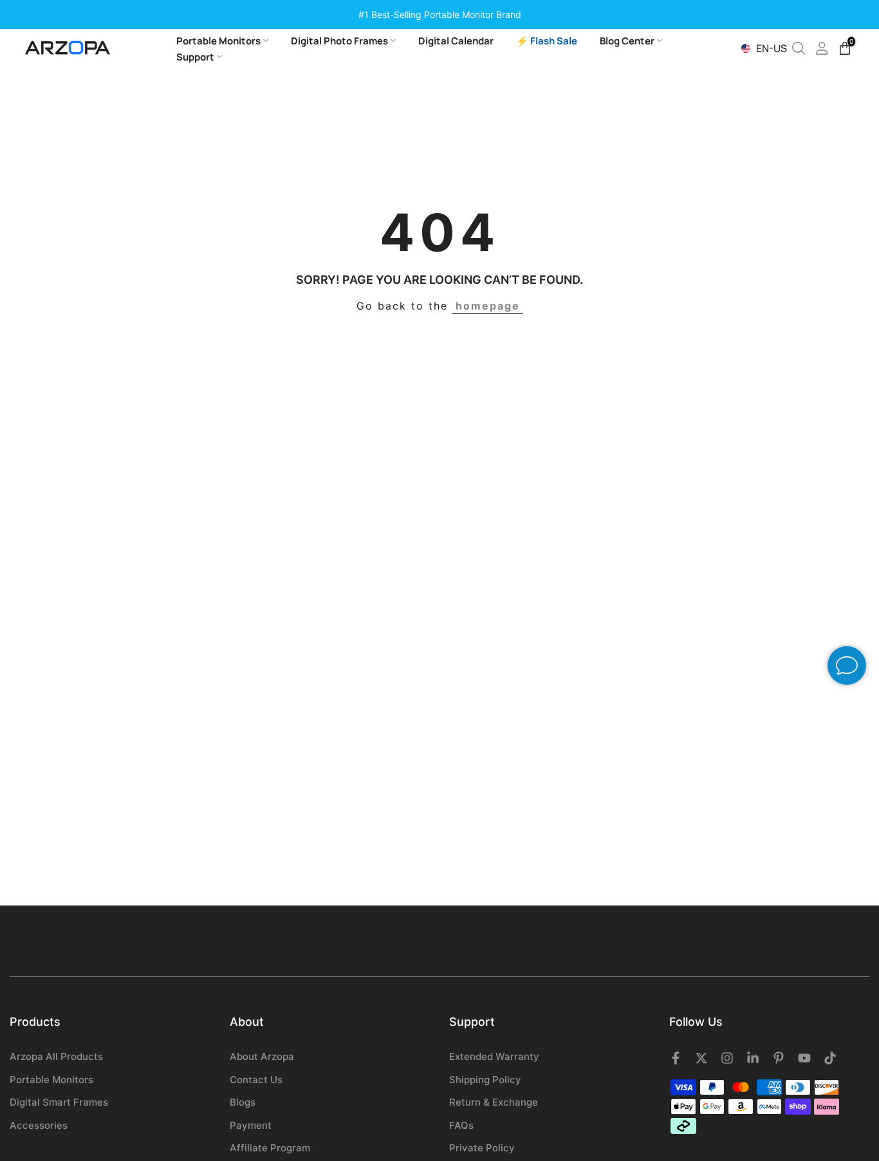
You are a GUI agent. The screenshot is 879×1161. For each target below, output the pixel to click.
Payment (251, 1125)
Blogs (242, 1102)
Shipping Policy (485, 1079)
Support (195, 57)
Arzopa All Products (56, 1056)
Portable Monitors (218, 41)
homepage (488, 305)
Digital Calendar (456, 41)
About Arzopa (262, 1056)
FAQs (461, 1125)
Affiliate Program (270, 1148)
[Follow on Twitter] (701, 1058)
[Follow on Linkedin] (752, 1058)
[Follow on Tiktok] (830, 1058)
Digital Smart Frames (59, 1102)
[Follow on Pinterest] (778, 1058)
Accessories (39, 1125)
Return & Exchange (493, 1102)
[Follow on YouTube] (804, 1058)
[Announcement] (439, 15)
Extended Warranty (494, 1056)
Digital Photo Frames (339, 41)
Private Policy (482, 1148)
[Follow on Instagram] (727, 1058)
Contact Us (256, 1079)
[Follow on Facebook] (675, 1058)
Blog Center (627, 41)
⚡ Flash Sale (546, 41)
